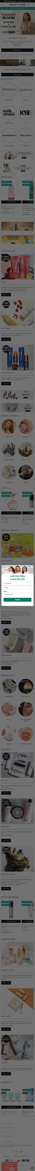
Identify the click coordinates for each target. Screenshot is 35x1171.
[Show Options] (30, 594)
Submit (17, 600)
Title (5, 591)
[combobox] (17, 594)
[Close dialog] (31, 567)
